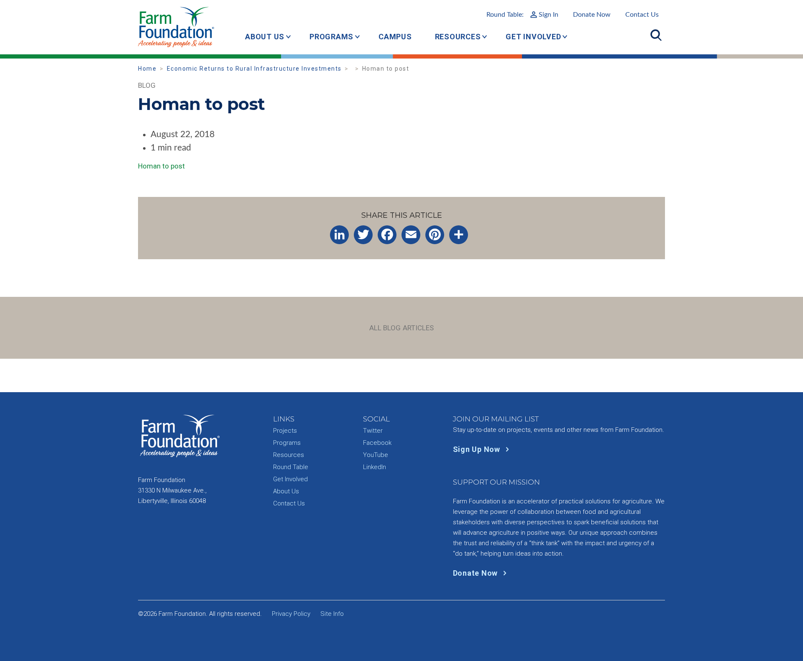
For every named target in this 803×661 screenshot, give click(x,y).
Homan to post (161, 166)
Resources (458, 36)
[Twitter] (363, 234)
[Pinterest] (434, 234)
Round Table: (522, 14)
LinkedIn (374, 467)
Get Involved (533, 36)
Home (147, 68)
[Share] (458, 234)
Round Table (290, 467)
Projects (285, 430)
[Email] (411, 234)
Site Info (332, 614)
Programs (331, 36)
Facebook (377, 443)
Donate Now (592, 14)
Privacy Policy (291, 614)
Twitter (373, 430)
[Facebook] (387, 234)
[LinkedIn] (339, 234)
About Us (264, 36)
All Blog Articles (401, 328)
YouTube (375, 455)
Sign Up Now (477, 449)
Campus (395, 36)
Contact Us (642, 14)
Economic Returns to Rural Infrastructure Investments (254, 68)
